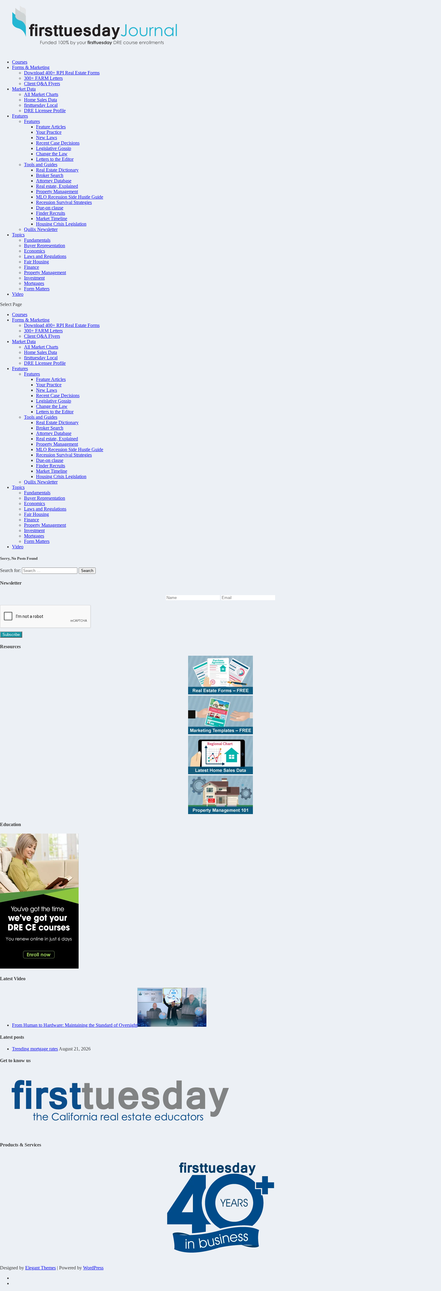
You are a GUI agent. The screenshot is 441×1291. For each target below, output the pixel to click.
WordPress (93, 1267)
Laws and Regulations (45, 256)
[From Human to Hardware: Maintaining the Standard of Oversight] (171, 1025)
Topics (18, 234)
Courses (19, 61)
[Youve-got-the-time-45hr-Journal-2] (39, 966)
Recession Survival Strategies (64, 202)
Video (17, 294)
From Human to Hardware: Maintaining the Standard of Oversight (74, 1025)
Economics (34, 250)
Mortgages (34, 283)
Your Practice (49, 132)
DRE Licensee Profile (45, 110)
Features (20, 115)
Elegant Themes (40, 1267)
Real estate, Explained (57, 186)
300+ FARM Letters (43, 78)
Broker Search (49, 175)
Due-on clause (49, 207)
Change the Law (52, 153)
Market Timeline (51, 218)
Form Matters (37, 288)
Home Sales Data (40, 99)
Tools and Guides (40, 164)
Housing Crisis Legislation (61, 223)
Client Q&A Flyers (42, 83)
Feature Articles (51, 126)
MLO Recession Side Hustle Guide (69, 196)
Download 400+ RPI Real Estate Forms (62, 72)
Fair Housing (36, 261)
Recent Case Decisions (58, 142)
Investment (34, 277)
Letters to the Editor (55, 159)
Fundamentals (37, 240)
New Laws (46, 137)
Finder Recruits (50, 213)
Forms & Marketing (31, 67)
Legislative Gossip (53, 148)
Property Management (57, 191)
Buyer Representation (44, 245)
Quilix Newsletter (41, 229)
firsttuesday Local (41, 105)
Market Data (24, 88)
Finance (31, 267)
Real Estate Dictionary (57, 169)
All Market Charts (41, 94)
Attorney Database (53, 180)
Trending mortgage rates (35, 1048)
